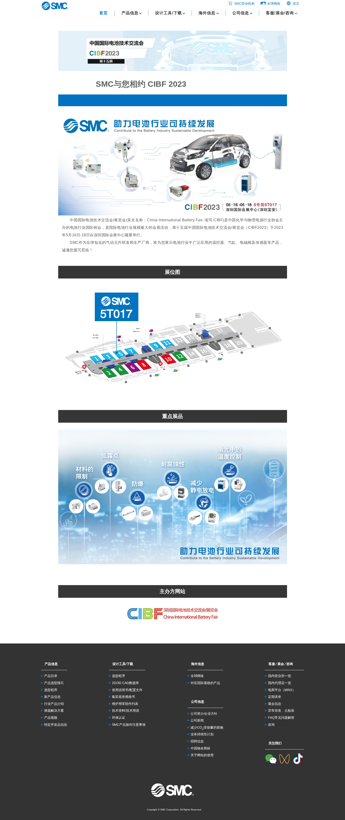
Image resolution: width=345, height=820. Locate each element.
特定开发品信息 (55, 724)
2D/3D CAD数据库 (125, 683)
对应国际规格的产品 (205, 683)
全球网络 (197, 676)
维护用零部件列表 (125, 704)
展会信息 (274, 704)
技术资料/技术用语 (125, 710)
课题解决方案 (54, 710)
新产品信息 (52, 697)
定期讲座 (274, 697)
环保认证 (118, 717)
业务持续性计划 (202, 734)
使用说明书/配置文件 (127, 690)
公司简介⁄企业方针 (204, 713)
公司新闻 (197, 720)
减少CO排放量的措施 (207, 727)
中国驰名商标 (200, 748)
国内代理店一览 (279, 683)
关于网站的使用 (202, 755)
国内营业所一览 (279, 676)
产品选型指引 (54, 683)
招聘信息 (197, 741)
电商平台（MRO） (281, 690)
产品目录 (50, 676)
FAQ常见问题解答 (281, 717)
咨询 (271, 724)
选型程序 (50, 690)
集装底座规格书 (123, 697)
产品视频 (50, 717)
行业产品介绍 (54, 704)
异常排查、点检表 (281, 710)
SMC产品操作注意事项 (129, 724)
